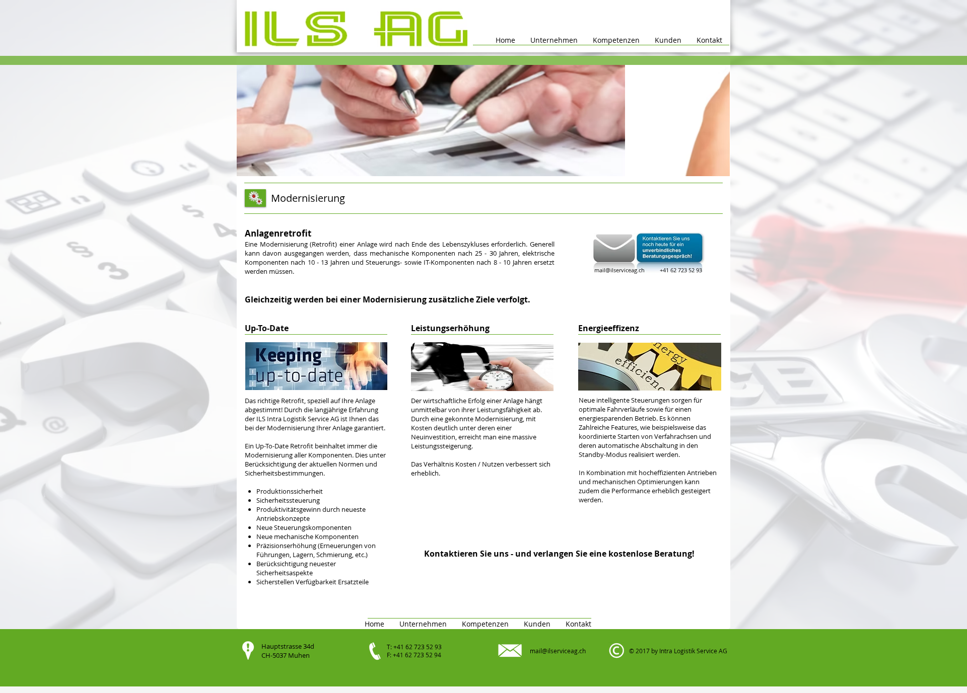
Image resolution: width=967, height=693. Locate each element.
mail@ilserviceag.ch (619, 270)
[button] (616, 40)
